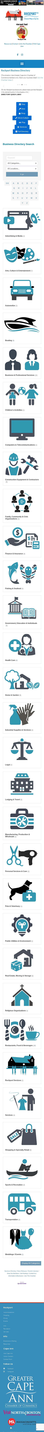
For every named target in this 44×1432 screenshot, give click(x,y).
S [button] (13, 198)
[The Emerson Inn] (21, 1425)
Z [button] (27, 203)
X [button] (36, 198)
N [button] (18, 193)
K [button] (31, 188)
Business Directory (10, 1271)
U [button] (22, 198)
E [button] (31, 183)
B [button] (18, 183)
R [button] (36, 193)
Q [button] (31, 193)
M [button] (13, 193)
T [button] (17, 198)
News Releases (22, 1271)
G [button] (14, 188)
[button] (22, 63)
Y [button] (22, 203)
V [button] (26, 198)
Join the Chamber (26, 44)
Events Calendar (33, 1271)
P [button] (27, 193)
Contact (16, 44)
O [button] (22, 193)
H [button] (18, 188)
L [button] (35, 188)
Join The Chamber (30, 1276)
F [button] (36, 183)
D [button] (27, 183)
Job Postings (24, 1273)
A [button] (13, 183)
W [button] (31, 198)
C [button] (22, 183)
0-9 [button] (7, 183)
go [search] (23, 174)
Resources (8, 44)
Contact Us (32, 1273)
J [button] (26, 188)
